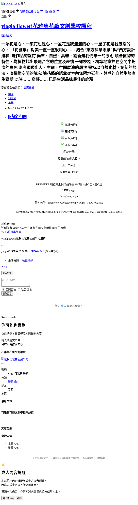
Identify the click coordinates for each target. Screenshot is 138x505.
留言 (42, 251)
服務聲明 (101, 458)
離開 (19, 498)
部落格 (12, 98)
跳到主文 (6, 35)
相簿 (10, 94)
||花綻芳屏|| (18, 116)
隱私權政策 (87, 458)
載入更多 (7, 273)
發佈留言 (7, 293)
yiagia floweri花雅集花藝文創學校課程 (46, 26)
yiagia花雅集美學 (11, 232)
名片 (10, 102)
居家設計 (29, 87)
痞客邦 (35, 251)
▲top (4, 266)
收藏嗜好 (27, 260)
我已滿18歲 (8, 498)
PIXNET (44, 458)
